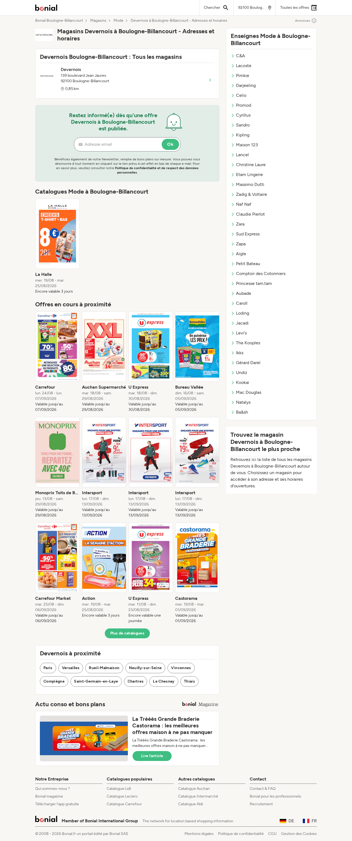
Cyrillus (243, 115)
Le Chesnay (164, 681)
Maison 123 (247, 144)
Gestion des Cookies (299, 833)
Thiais (189, 681)
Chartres (136, 681)
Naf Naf (243, 204)
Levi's (241, 333)
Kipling (242, 135)
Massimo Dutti (250, 184)
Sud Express (248, 234)
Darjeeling (246, 85)
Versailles (71, 668)
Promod (243, 105)
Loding (242, 313)
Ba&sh (242, 412)
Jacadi (242, 323)
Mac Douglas (248, 392)
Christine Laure (251, 164)
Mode (118, 21)
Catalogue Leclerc (122, 796)
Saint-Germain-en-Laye (96, 681)
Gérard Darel (248, 362)
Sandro (243, 125)
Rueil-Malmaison (104, 668)
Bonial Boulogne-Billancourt (59, 21)
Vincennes (181, 668)
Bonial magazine (49, 796)
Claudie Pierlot (250, 214)
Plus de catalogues (127, 633)
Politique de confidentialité (241, 833)
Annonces (302, 21)
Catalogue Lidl (119, 788)
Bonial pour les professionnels (275, 796)
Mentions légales (199, 833)
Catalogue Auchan (194, 788)
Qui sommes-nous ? (52, 788)
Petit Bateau (248, 263)
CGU (272, 833)
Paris (48, 668)
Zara (240, 224)
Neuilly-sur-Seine (145, 668)
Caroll (242, 303)
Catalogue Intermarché (198, 796)
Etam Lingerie (249, 174)
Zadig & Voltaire (251, 194)
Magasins (98, 21)
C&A (240, 55)
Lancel (242, 154)
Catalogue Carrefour (124, 804)
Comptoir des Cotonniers (260, 273)
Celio (241, 95)
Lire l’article (152, 756)
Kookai (242, 382)
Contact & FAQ (263, 788)
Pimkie (242, 75)
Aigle (241, 253)
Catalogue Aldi (190, 804)
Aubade (243, 293)
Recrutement (261, 804)
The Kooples (248, 342)
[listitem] (57, 246)
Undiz (241, 372)
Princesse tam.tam (254, 283)
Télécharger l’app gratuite (57, 804)
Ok (170, 144)
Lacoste (243, 65)
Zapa (241, 243)
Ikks (239, 352)
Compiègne (54, 681)
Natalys (243, 402)
